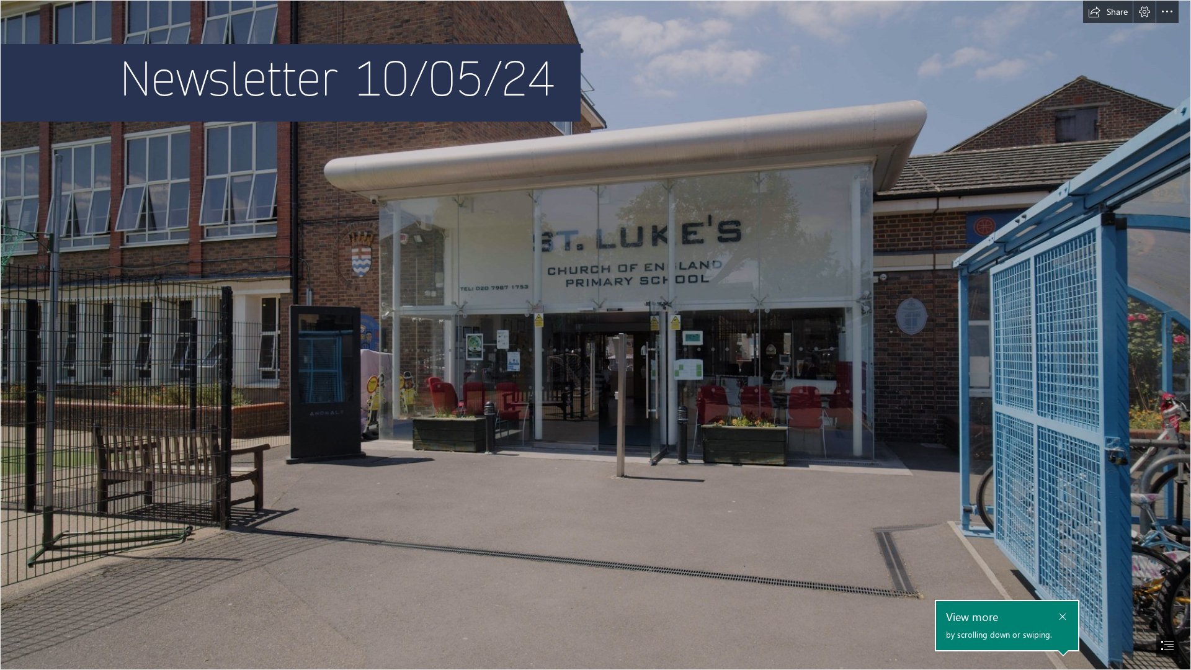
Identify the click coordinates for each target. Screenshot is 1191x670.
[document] (595, 335)
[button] (1108, 12)
